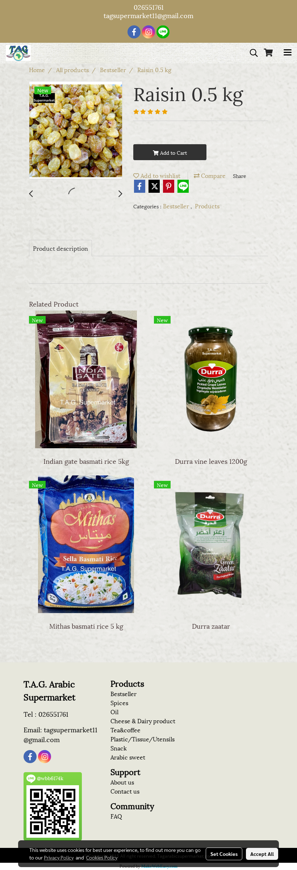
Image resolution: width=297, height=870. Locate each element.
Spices (119, 702)
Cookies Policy (101, 857)
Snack (118, 747)
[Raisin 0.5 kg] (75, 130)
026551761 (149, 7)
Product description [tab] (60, 248)
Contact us (124, 790)
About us (122, 781)
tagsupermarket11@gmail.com (148, 15)
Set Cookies (224, 853)
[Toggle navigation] (288, 53)
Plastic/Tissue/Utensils (142, 738)
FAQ (116, 815)
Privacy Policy (59, 857)
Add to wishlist (159, 175)
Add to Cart (173, 152)
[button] (251, 53)
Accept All (262, 853)
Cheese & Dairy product (142, 720)
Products (207, 205)
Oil (114, 711)
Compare (213, 175)
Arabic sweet (127, 756)
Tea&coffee (125, 729)
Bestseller (177, 205)
